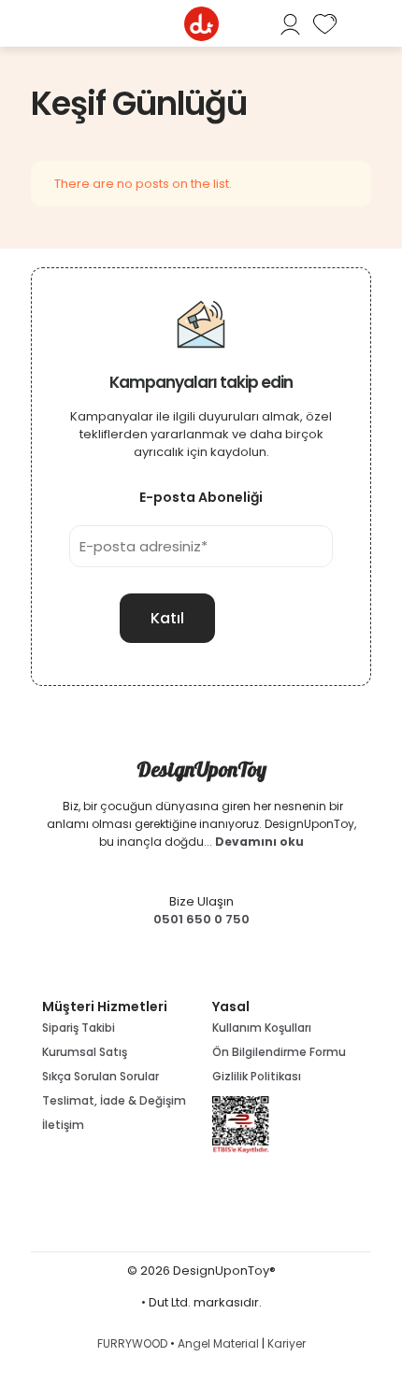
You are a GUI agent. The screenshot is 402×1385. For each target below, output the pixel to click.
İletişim (63, 1125)
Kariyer (286, 1343)
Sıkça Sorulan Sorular (100, 1076)
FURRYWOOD (132, 1343)
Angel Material (218, 1343)
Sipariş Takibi (78, 1027)
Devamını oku (259, 842)
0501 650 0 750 (201, 919)
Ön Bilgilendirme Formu (279, 1052)
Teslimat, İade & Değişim (114, 1100)
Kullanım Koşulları (261, 1027)
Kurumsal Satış (84, 1052)
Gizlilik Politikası (256, 1076)
